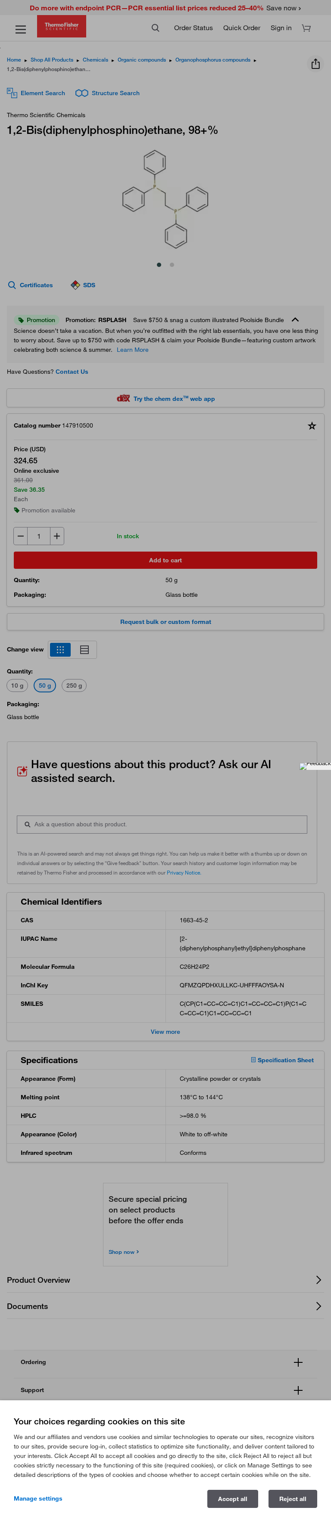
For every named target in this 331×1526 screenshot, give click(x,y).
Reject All (292, 1499)
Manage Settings (38, 1498)
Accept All (232, 1499)
